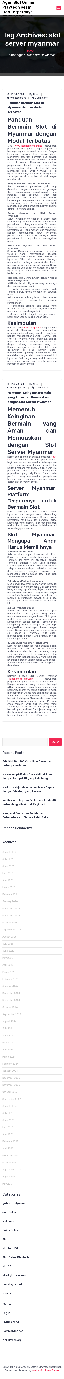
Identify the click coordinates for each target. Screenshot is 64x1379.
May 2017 (7, 1183)
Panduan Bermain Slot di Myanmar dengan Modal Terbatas (25, 107)
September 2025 (11, 929)
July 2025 (7, 943)
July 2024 (7, 1028)
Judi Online (9, 1212)
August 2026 (9, 852)
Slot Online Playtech (15, 1257)
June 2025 (8, 951)
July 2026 (7, 859)
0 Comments (41, 97)
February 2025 (10, 979)
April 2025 (7, 965)
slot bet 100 (10, 1248)
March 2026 (8, 887)
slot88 (6, 1266)
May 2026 (7, 873)
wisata (6, 1293)
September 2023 (11, 1099)
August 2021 (9, 1176)
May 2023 (7, 1127)
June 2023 (8, 1120)
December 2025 (11, 908)
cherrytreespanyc (31, 327)
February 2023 (10, 1141)
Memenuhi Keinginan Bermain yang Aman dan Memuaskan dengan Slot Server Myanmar (29, 397)
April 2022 (7, 1148)
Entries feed (10, 1322)
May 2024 (7, 1042)
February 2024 (10, 1063)
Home (30, 51)
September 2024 (11, 1014)
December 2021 (10, 1155)
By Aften (34, 94)
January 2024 (10, 1070)
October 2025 (10, 922)
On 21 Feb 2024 (15, 94)
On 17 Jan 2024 (15, 384)
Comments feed (12, 1331)
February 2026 (10, 894)
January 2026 (10, 901)
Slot (5, 1239)
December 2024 (11, 993)
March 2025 (8, 972)
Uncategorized (18, 97)
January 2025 (10, 986)
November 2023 (11, 1085)
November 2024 (11, 1000)
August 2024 (9, 1021)
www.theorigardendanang (28, 145)
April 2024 (7, 1049)
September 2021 (11, 1169)
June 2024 (8, 1035)
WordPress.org (12, 1340)
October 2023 (10, 1092)
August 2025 (9, 936)
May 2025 (7, 958)
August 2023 (9, 1106)
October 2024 (10, 1007)
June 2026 (8, 866)
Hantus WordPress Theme (45, 1370)
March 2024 (8, 1056)
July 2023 (7, 1113)
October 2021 (9, 1162)
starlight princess (14, 1275)
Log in (6, 1313)
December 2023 (11, 1078)
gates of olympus (13, 1203)
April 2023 (7, 1134)
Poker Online (10, 1230)
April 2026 (7, 880)
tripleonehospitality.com (20, 678)
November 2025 (11, 915)
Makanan (8, 1221)
